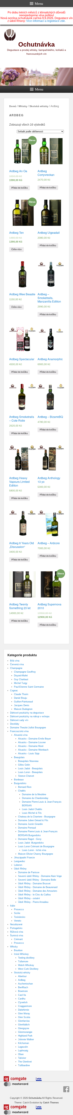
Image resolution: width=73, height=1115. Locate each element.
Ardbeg (21, 980)
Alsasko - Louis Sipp (28, 753)
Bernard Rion (24, 787)
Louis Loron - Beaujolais (30, 772)
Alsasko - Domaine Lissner (32, 742)
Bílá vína (14, 660)
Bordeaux (19, 779)
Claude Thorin (21, 694)
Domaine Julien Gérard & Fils (33, 820)
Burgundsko (20, 783)
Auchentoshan (25, 983)
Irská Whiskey (21, 954)
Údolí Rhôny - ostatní (29, 898)
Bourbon (18, 950)
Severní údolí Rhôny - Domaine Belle (37, 879)
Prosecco (19, 909)
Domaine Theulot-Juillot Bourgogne (28, 727)
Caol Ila (22, 995)
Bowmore (23, 991)
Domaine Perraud (27, 827)
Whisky (22, 106)
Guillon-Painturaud (23, 701)
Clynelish (22, 1002)
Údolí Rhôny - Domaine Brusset (34, 883)
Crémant (18, 939)
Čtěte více (16, 249)
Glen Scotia (24, 1017)
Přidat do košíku (19, 188)
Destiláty (14, 724)
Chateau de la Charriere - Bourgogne (36, 816)
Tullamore (23, 961)
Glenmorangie (25, 1032)
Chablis (22, 790)
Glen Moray (24, 1013)
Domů (12, 106)
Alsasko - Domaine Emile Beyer (34, 738)
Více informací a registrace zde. (46, 20)
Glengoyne (23, 1028)
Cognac (14, 690)
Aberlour (22, 976)
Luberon (18, 865)
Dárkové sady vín (19, 720)
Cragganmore (25, 1006)
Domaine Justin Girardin (30, 824)
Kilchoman (23, 1043)
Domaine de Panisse (28, 872)
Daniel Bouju (20, 698)
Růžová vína (16, 931)
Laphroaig (23, 1050)
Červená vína (17, 664)
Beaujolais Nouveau (28, 761)
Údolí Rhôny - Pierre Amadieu (33, 902)
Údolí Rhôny (20, 868)
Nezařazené (16, 924)
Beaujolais (19, 757)
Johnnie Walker (26, 1039)
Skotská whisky (38, 106)
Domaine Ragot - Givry (29, 839)
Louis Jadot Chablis (32, 809)
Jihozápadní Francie (24, 857)
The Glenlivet (25, 1061)
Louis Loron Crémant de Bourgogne (36, 846)
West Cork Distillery (28, 969)
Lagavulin (23, 1046)
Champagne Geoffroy (25, 671)
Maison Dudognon (23, 709)
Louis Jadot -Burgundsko (31, 842)
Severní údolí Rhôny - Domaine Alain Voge (40, 876)
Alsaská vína (20, 735)
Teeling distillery (26, 957)
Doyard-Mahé (21, 675)
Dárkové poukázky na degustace (27, 712)
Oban (21, 1054)
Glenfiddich (24, 1024)
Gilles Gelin (24, 764)
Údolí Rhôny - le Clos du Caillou (34, 894)
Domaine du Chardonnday (35, 798)
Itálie (12, 905)
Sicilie (17, 913)
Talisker (22, 1058)
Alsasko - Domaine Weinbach (33, 749)
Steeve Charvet (26, 776)
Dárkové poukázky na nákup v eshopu (29, 716)
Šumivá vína (16, 935)
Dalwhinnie (23, 1009)
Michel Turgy (20, 683)
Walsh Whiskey (26, 965)
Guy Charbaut (21, 679)
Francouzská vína (19, 731)
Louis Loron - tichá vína (34, 850)
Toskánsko (19, 917)
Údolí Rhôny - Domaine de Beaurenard (37, 887)
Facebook (66, 1089)
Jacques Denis (21, 705)
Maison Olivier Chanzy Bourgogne (35, 854)
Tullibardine (24, 1065)
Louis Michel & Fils (32, 813)
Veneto (17, 920)
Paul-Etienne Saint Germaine (29, 686)
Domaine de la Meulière (34, 794)
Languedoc (19, 861)
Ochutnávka (36, 44)
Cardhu (21, 998)
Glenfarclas (24, 1021)
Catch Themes (51, 1102)
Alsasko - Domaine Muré (30, 746)
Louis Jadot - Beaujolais (30, 768)
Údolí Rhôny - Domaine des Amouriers (37, 891)
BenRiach (23, 987)
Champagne (16, 668)
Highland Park (25, 1035)
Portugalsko (16, 928)
